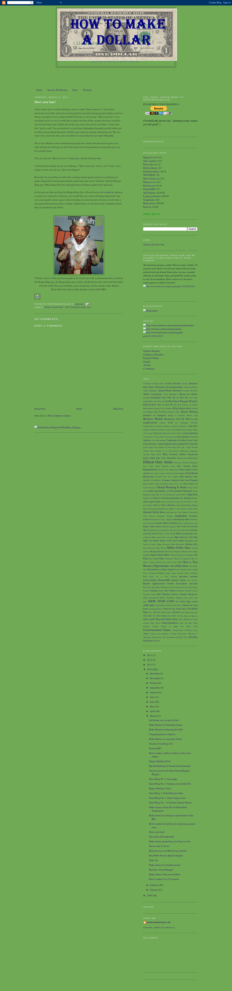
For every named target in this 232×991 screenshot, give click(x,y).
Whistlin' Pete (182, 637)
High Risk (192, 494)
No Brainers (189, 555)
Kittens (146, 526)
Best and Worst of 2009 (159, 401)
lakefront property (169, 526)
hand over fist (161, 494)
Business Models (153, 418)
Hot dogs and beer (180, 501)
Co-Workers (149, 368)
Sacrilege (154, 590)
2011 (150, 664)
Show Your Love (151, 178)
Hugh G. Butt (174, 508)
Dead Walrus (159, 447)
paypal (195, 569)
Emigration (171, 458)
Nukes (161, 558)
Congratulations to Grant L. (162, 734)
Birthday (169, 408)
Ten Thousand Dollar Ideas (160, 612)
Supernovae (187, 605)
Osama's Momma (151, 351)
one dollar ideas (179, 565)
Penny (161, 573)
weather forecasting (178, 633)
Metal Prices (161, 548)
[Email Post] (87, 304)
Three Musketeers (186, 619)
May (152, 706)
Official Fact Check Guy (166, 562)
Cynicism (193, 443)
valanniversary (177, 630)
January (154, 889)
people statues (171, 573)
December (155, 673)
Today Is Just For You (153, 244)
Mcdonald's (180, 544)
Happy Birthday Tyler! (160, 788)
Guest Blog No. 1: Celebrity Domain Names (170, 802)
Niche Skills (163, 554)
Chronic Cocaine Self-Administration (172, 429)
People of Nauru (151, 358)
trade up (183, 623)
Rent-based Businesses (161, 587)
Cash (170, 422)
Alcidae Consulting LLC (161, 743)
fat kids (162, 469)
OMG (179, 562)
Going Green (192, 487)
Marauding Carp (191, 540)
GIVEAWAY (149, 175)
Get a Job (179, 483)
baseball (146, 397)
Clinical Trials (175, 433)
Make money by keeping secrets (165, 864)
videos (146, 633)
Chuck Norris (192, 429)
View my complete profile (159, 928)
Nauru (154, 554)
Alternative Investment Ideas (169, 387)
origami (170, 569)
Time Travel (155, 623)
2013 (150, 655)
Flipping (182, 473)
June (152, 701)
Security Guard (149, 594)
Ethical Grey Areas (157, 461)
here (77, 158)
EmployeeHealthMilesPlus (187, 458)
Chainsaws (183, 426)
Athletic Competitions (152, 394)
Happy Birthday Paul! (159, 761)
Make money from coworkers (163, 537)
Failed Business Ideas (165, 466)
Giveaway (152, 487)
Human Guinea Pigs (189, 508)
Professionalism (150, 580)
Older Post (118, 408)
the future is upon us (189, 616)
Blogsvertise (149, 203)
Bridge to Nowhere (176, 415)
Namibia (146, 555)
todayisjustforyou (170, 622)
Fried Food (184, 480)
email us (110, 192)
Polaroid (174, 576)
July (152, 697)
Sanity (161, 590)
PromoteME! (155, 748)
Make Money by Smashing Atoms (165, 724)
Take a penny (149, 160)
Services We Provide (57, 90)
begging (146, 401)
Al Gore (147, 365)
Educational (193, 454)
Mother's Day (187, 551)
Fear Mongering (171, 469)
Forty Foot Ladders (170, 476)
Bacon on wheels (189, 394)
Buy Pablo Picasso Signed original (166, 855)
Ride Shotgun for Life (179, 587)
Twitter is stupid (169, 626)
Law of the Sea (183, 526)
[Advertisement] (116, 77)
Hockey (195, 498)
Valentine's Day (191, 630)
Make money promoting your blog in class (169, 841)
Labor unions (155, 526)
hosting (169, 501)
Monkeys (178, 551)
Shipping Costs (182, 597)
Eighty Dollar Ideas (151, 458)
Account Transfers (173, 383)
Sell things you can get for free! (164, 720)
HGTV (184, 494)
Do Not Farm (170, 447)
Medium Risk (192, 544)
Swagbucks (148, 199)
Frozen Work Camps (151, 483)
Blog (175, 408)
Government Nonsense (181, 490)
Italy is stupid (183, 523)
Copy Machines (182, 436)
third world (148, 619)
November (155, 678)
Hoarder (187, 498)
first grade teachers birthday (161, 473)
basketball (156, 397)
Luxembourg (186, 533)
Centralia (174, 426)
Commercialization (190, 433)
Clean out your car (161, 433)
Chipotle (146, 429)
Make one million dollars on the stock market (163, 540)
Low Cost (156, 533)
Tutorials (87, 90)
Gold (145, 491)
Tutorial (155, 626)
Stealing (168, 605)
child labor (193, 426)
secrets (195, 590)
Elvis (163, 458)
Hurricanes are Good (174, 512)
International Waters (181, 519)
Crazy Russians (150, 443)
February (154, 885)
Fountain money (151, 171)
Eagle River (156, 454)
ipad (154, 523)
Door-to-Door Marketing (178, 451)
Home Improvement (151, 501)
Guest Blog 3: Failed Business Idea (166, 793)
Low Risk (176, 533)
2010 (150, 669)
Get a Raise (189, 483)
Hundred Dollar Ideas (154, 512)
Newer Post (39, 408)
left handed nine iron (155, 530)
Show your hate (53, 307)
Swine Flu (167, 608)
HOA (181, 498)
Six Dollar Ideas (183, 601)
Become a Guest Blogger (161, 869)
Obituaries (169, 558)
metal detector (149, 548)
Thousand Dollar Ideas (166, 619)
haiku (153, 494)
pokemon (194, 573)
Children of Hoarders (153, 354)
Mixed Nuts (169, 551)
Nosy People (153, 558)
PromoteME (164, 580)
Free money (186, 476)
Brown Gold (192, 415)
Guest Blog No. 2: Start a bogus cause (167, 797)
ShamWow (171, 597)
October (154, 683)
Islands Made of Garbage (167, 523)
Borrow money (150, 167)
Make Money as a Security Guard (165, 739)
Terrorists (176, 612)
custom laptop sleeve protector (172, 443)
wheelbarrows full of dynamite (163, 637)
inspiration (181, 515)
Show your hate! (45, 102)
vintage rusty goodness (159, 633)
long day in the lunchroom (180, 530)
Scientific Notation (184, 590)
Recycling (147, 587)
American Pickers (191, 387)
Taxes (184, 608)
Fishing (175, 473)
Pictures (181, 573)
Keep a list (193, 523)
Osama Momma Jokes (183, 569)
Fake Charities (184, 466)
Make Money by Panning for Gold (166, 729)
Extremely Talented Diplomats (185, 462)
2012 (150, 660)
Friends (194, 480)
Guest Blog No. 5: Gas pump (163, 779)
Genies (171, 483)
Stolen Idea (177, 605)
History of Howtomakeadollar (166, 498)
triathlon (146, 626)
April (153, 711)
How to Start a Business (165, 505)
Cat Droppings (181, 422)
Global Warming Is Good (172, 487)
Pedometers (153, 573)
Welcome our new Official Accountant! (168, 850)
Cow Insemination (159, 440)
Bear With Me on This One (175, 397)
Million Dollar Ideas (179, 547)
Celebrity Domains (162, 426)
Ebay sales (148, 164)
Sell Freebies (149, 192)
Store (75, 90)
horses (163, 501)
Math (173, 544)
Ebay (165, 454)
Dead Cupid (148, 447)
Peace (145, 573)
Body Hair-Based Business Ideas (167, 412)
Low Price (166, 533)
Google (146, 361)
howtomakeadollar (159, 922)
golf (167, 491)
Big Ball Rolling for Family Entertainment (169, 766)
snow (195, 601)
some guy (148, 605)
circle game (147, 433)
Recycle (147, 206)
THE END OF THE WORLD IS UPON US (161, 616)
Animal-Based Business (170, 390)
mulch (195, 551)
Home (39, 90)
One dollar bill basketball (161, 836)
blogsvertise (185, 408)
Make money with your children (164, 874)
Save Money (170, 590)
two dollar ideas (189, 626)
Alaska (184, 383)
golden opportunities (156, 491)
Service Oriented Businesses (185, 594)
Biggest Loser (150, 157)
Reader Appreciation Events (158, 583)
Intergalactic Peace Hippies (161, 519)
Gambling (164, 483)
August (154, 692)
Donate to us (149, 182)
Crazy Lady (192, 440)
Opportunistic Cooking (157, 569)
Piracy (187, 573)
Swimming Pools (155, 609)
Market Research (163, 544)
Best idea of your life (162, 404)
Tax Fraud (176, 608)
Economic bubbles (177, 454)
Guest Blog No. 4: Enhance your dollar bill (170, 783)
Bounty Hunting (189, 411)
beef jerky (193, 397)
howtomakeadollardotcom (158, 508)
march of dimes (149, 544)
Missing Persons (157, 551)
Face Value (148, 466)
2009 (150, 895)
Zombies (157, 640)
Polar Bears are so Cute (155, 576)
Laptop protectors (152, 196)
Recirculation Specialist (187, 583)
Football (158, 476)
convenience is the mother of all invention (159, 437)
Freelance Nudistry (170, 480)
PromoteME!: (150, 189)
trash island (193, 623)
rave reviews (192, 580)
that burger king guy (78, 307)
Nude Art (153, 860)
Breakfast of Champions (154, 415)
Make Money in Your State (186, 537)
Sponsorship (160, 605)
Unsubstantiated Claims (157, 630)
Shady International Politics (154, 597)
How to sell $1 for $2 (159, 846)
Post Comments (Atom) (59, 415)
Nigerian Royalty (177, 555)
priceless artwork (188, 576)
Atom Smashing (169, 394)
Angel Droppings (150, 390)
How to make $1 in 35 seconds (164, 879)
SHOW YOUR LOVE (161, 601)
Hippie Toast (148, 498)
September (155, 687)
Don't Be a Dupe (184, 447)
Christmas (154, 429)
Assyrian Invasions (190, 390)
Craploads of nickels (177, 440)
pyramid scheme (178, 580)
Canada (162, 422)
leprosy (166, 530)
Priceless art (149, 185)
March (153, 716)
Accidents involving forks (153, 383)
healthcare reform (174, 494)
